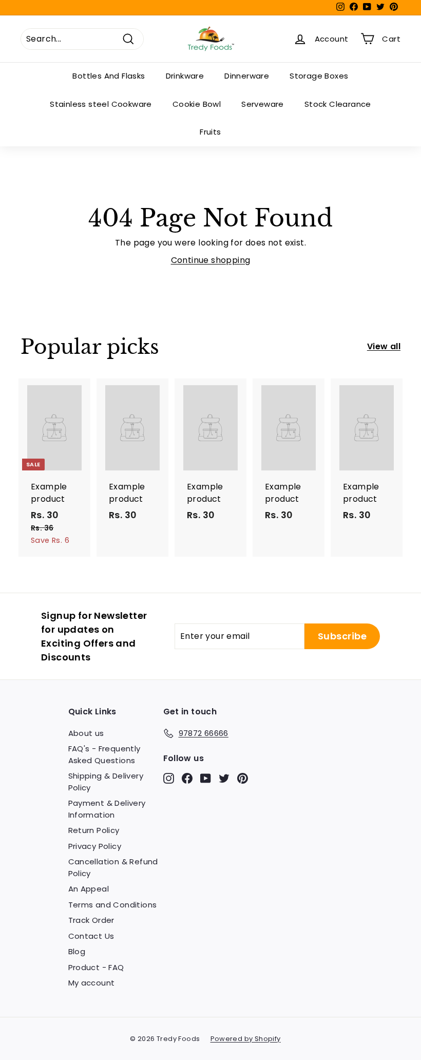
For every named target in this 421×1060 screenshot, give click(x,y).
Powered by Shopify (245, 1039)
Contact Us (91, 936)
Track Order (91, 920)
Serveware (262, 104)
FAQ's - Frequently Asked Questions (104, 754)
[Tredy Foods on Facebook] (187, 778)
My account (91, 982)
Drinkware (185, 75)
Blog (77, 951)
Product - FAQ (96, 967)
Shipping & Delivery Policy (106, 781)
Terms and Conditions (112, 904)
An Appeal (88, 888)
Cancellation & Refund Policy (113, 867)
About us (86, 733)
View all (383, 346)
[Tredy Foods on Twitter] (224, 778)
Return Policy (94, 830)
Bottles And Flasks (108, 75)
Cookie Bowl (197, 104)
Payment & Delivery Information (107, 809)
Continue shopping (211, 260)
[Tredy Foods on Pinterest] (242, 778)
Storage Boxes (319, 75)
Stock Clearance (337, 104)
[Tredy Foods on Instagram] (168, 778)
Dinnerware (246, 75)
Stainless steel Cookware (101, 104)
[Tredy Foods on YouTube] (205, 778)
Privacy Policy (95, 846)
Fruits (210, 131)
